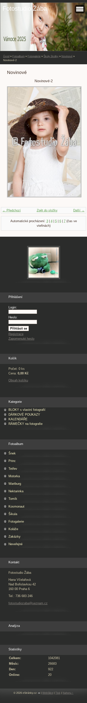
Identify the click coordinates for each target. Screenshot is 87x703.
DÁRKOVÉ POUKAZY (24, 414)
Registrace (15, 334)
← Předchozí (11, 210)
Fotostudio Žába (24, 8)
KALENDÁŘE (18, 419)
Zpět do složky (47, 210)
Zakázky (14, 536)
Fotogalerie (34, 56)
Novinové (66, 56)
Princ (12, 461)
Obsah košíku (18, 380)
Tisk (57, 692)
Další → (79, 210)
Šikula (12, 514)
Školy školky (51, 56)
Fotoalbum (18, 56)
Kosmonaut (16, 506)
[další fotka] (72, 144)
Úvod (6, 56)
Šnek (12, 453)
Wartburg (14, 483)
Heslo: (12, 317)
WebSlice (47, 692)
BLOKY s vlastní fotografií (26, 410)
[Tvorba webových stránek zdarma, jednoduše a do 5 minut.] (39, 693)
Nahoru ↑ (68, 692)
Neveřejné (15, 544)
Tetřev (12, 468)
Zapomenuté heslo (21, 338)
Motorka (14, 476)
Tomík (12, 499)
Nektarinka (15, 491)
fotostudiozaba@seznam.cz (28, 603)
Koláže (13, 529)
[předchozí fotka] (14, 144)
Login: (12, 307)
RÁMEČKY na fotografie (25, 424)
